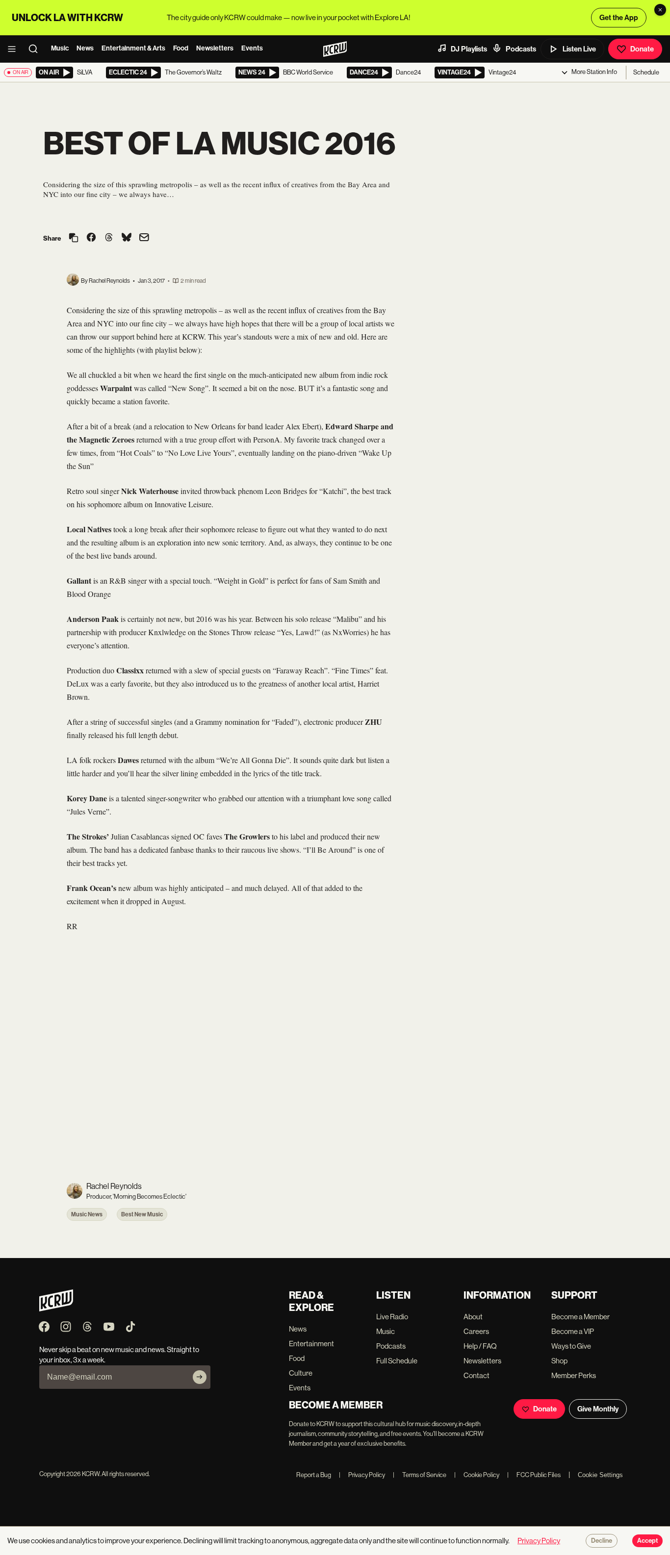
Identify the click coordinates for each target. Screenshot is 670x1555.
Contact (477, 1375)
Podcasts (521, 49)
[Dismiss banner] (660, 10)
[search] (36, 49)
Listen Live (579, 49)
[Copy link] (73, 238)
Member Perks (573, 1375)
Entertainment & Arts (133, 48)
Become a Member (580, 1316)
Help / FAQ (480, 1346)
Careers (476, 1331)
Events (252, 48)
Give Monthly (597, 1409)
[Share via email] (144, 238)
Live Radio (392, 1316)
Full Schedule (396, 1361)
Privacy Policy (362, 1475)
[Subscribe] (199, 1377)
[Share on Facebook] (91, 238)
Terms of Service (419, 1475)
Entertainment (311, 1343)
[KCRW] (56, 1309)
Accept (647, 1541)
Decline (601, 1541)
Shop (559, 1361)
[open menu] (15, 49)
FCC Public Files (534, 1475)
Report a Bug (313, 1475)
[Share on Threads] (109, 238)
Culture (300, 1373)
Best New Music (142, 1214)
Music (60, 48)
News (85, 48)
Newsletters (214, 48)
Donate (642, 49)
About (473, 1316)
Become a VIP (572, 1331)
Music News (87, 1214)
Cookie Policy (476, 1475)
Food (180, 48)
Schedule (646, 72)
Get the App (618, 17)
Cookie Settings (600, 1475)
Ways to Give (571, 1346)
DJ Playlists (469, 49)
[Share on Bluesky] (126, 238)
